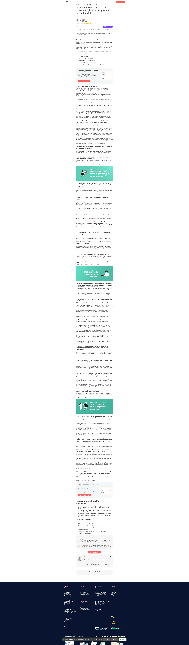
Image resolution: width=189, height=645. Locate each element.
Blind (103, 506)
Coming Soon (66, 621)
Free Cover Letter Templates (84, 611)
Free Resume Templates (84, 607)
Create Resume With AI (84, 80)
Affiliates (112, 594)
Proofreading (66, 620)
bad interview (95, 218)
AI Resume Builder (67, 592)
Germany (88, 312)
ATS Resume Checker (67, 603)
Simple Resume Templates (84, 608)
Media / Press (113, 593)
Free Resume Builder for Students (69, 613)
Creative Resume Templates (84, 610)
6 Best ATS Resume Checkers (100, 593)
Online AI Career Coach (68, 612)
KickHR (65, 622)
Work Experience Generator (68, 601)
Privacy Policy (113, 591)
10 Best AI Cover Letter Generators (100, 592)
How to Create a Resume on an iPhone (101, 587)
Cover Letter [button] (88, 1)
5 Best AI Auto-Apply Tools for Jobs (100, 596)
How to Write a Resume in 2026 (100, 602)
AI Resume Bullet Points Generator (69, 597)
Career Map (66, 610)
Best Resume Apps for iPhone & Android (101, 597)
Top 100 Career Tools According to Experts (102, 601)
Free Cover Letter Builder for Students (70, 614)
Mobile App (66, 627)
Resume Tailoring (67, 604)
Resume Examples (83, 588)
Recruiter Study (97, 610)
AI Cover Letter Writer (67, 593)
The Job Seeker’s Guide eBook (84, 594)
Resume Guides (82, 591)
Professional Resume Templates (85, 609)
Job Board (65, 617)
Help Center (82, 587)
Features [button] (75, 1)
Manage (114, 639)
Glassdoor (93, 506)
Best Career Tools (98, 600)
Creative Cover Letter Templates (85, 612)
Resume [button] (81, 1)
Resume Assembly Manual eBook (85, 595)
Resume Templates (83, 602)
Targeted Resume (67, 605)
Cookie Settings (113, 592)
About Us (112, 587)
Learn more (100, 639)
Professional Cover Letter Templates (85, 615)
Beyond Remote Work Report (84, 596)
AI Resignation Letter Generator (69, 594)
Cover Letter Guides (83, 592)
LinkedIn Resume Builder (68, 591)
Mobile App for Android (68, 629)
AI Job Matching (66, 619)
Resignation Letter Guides (84, 593)
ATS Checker (95, 1)
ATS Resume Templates (83, 606)
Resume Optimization (67, 608)
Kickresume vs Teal (98, 609)
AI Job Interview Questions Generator (70, 611)
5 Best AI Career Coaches (99, 595)
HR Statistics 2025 (98, 604)
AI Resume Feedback (67, 609)
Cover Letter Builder (67, 588)
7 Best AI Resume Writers (99, 591)
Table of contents (80, 26)
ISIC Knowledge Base (98, 588)
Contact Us (112, 588)
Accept (122, 639)
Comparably (98, 506)
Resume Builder (66, 587)
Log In (113, 1)
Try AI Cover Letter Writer (84, 495)
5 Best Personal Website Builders (100, 594)
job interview (88, 187)
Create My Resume (120, 1)
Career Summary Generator (68, 600)
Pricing (101, 1)
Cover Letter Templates (83, 603)
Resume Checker (67, 602)
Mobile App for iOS (67, 628)
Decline (106, 639)
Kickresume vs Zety (98, 605)
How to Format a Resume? (99, 603)
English (80, 636)
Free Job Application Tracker (68, 618)
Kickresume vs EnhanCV (99, 608)
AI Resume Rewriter (67, 595)
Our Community (82, 597)
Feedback (112, 595)
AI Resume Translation (67, 596)
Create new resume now (94, 552)
